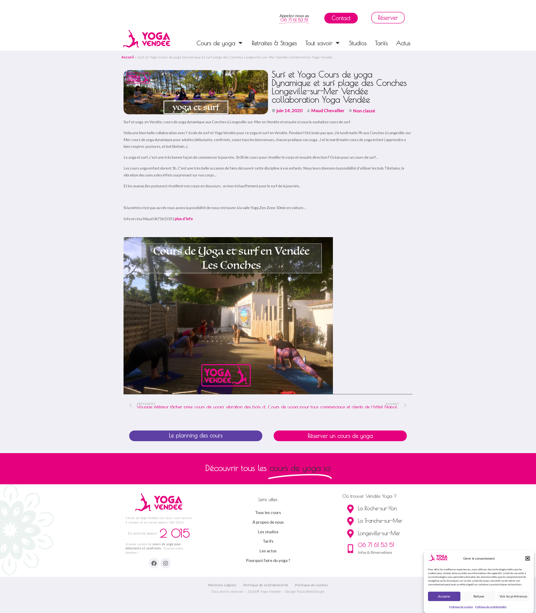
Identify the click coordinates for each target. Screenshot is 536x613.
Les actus (268, 550)
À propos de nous (268, 521)
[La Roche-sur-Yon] (350, 509)
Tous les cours (268, 512)
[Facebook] (154, 563)
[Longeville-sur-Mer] (350, 533)
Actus (403, 42)
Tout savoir (318, 42)
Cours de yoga (216, 42)
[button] (528, 558)
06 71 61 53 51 (376, 545)
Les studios (268, 531)
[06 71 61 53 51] (350, 548)
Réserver (388, 17)
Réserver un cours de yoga (340, 435)
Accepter (444, 596)
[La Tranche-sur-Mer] (350, 521)
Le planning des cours (196, 435)
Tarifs (381, 42)
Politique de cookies (461, 607)
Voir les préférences (513, 596)
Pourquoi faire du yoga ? (268, 560)
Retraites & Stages (274, 42)
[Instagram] (165, 563)
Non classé (364, 110)
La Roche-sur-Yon (377, 508)
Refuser (478, 596)
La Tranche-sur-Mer (380, 520)
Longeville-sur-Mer (379, 533)
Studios (358, 42)
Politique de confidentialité (490, 607)
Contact (341, 18)
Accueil (127, 57)
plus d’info (184, 218)
